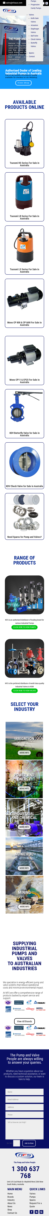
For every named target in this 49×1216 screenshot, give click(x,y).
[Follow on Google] (41, 1212)
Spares (31, 53)
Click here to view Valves (24, 691)
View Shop (23, 83)
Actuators (34, 25)
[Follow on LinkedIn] (46, 3)
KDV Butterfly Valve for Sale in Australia (25, 434)
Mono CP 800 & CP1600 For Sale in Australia (24, 323)
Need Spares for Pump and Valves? (24, 536)
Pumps (33, 1197)
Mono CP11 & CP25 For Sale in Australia (25, 381)
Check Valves (36, 39)
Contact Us (12, 1213)
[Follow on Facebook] (31, 1212)
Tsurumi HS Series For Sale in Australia (24, 164)
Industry (11, 1200)
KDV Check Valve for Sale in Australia (24, 486)
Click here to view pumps (24, 627)
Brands (10, 1197)
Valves (31, 15)
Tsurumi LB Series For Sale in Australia (24, 217)
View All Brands (24, 1021)
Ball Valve (34, 36)
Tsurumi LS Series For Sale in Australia (24, 270)
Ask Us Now (29, 1143)
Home (10, 1193)
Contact (32, 56)
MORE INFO (24, 753)
